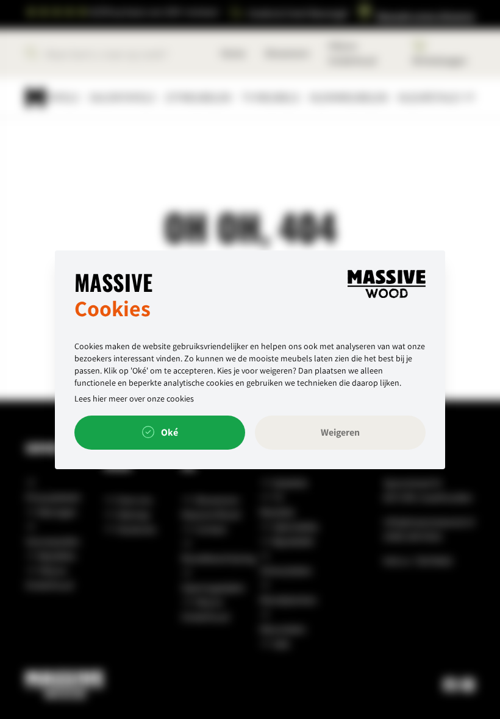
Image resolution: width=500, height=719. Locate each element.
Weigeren (340, 432)
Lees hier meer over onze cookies (134, 398)
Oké (168, 432)
